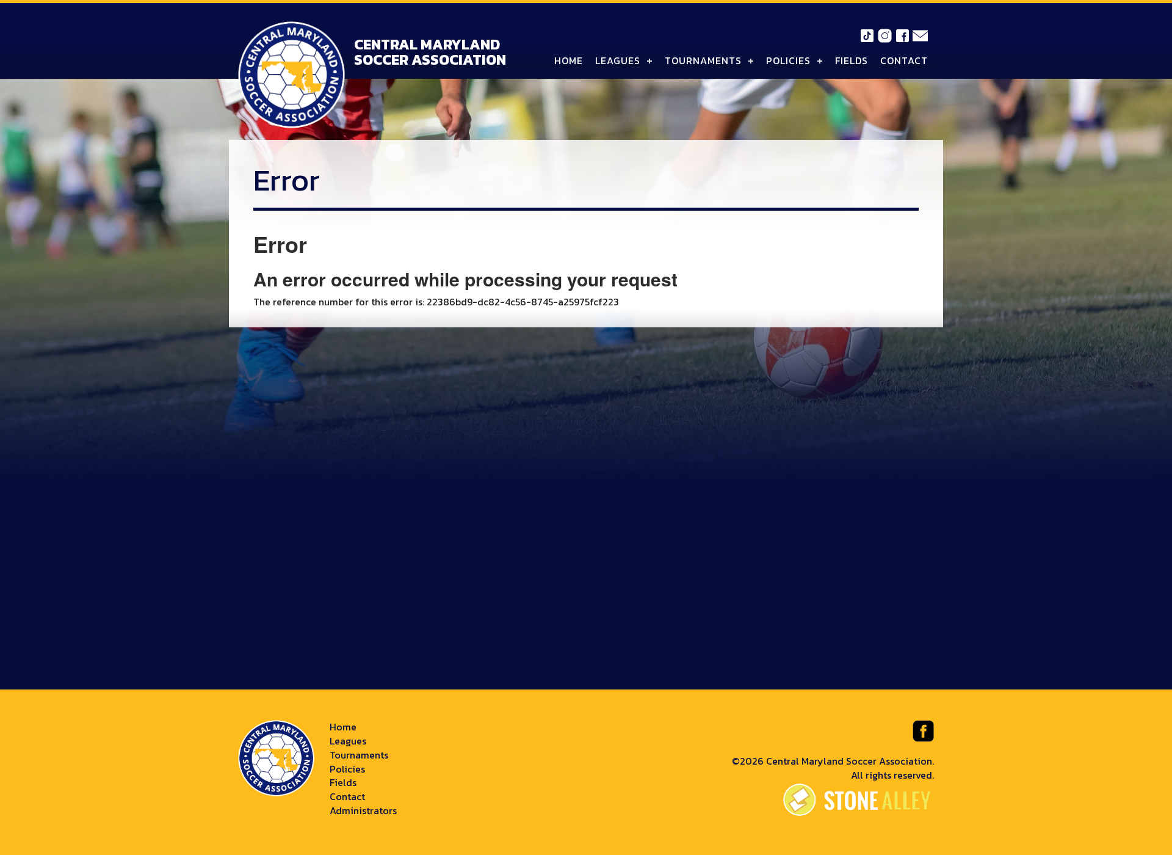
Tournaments (703, 60)
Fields (851, 60)
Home (568, 60)
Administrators (363, 810)
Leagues (617, 60)
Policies (788, 60)
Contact (904, 60)
